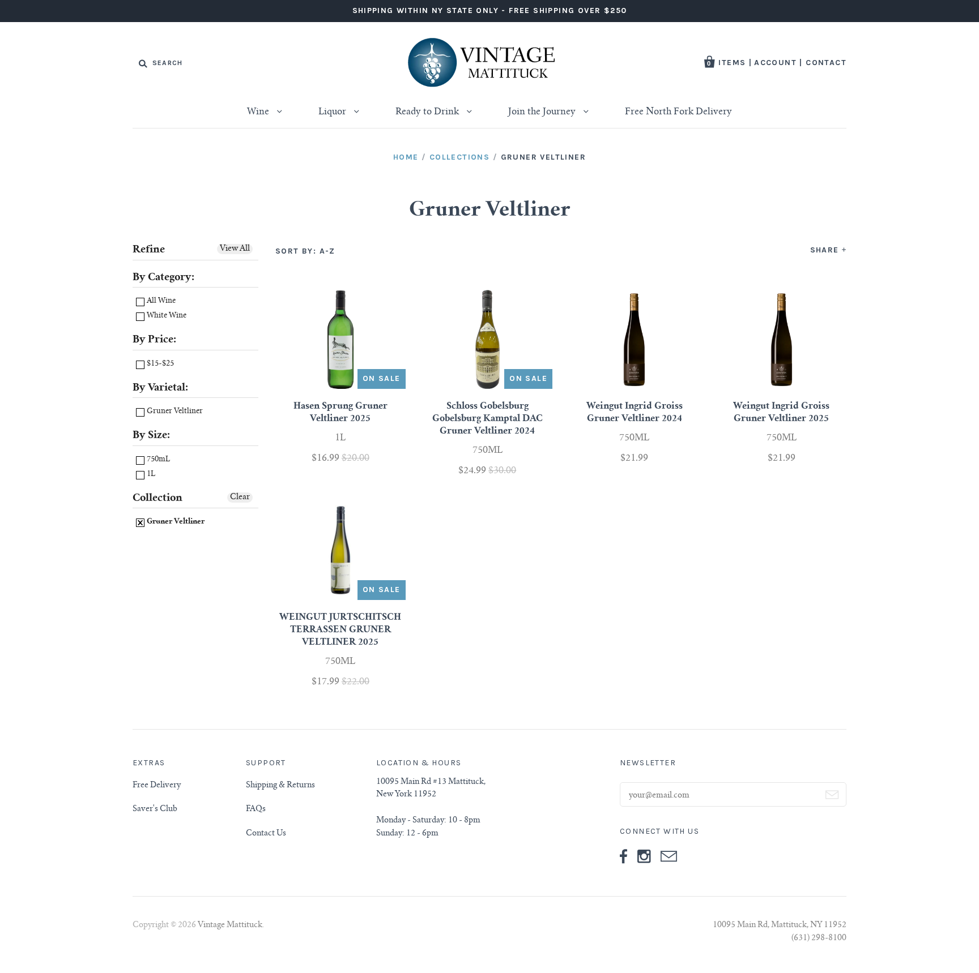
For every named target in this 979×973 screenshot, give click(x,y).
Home (406, 157)
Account (775, 62)
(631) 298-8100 (818, 938)
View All (235, 249)
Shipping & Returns (280, 786)
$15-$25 (159, 364)
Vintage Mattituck (230, 925)
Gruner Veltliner (174, 411)
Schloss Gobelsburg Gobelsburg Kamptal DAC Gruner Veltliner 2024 (487, 419)
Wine (259, 112)
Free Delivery (157, 786)
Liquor (333, 112)
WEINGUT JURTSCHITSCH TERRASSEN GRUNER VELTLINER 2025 (340, 630)
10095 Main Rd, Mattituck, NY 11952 (779, 925)
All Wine (160, 301)
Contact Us (266, 834)
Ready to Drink (428, 112)
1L (150, 474)
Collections (459, 157)
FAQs (256, 809)
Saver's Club (155, 809)
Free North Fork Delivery (678, 112)
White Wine (165, 316)
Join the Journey (543, 112)
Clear (240, 497)
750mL (157, 460)
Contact (826, 62)
